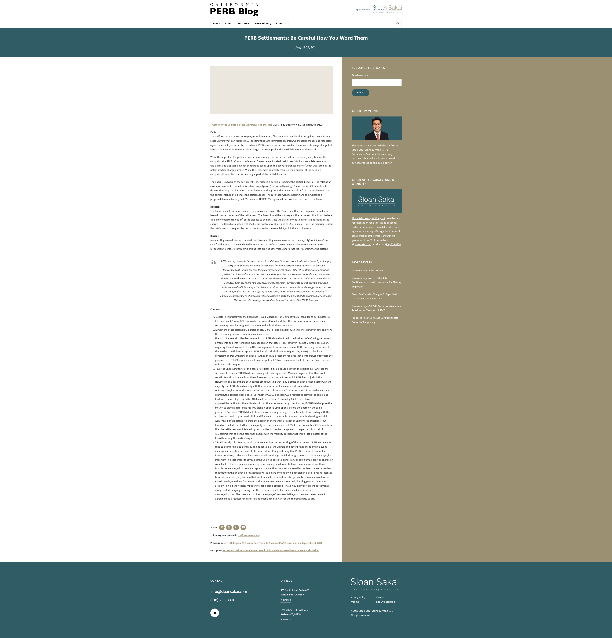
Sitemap (380, 597)
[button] (397, 24)
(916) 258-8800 (393, 244)
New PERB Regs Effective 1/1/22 (369, 270)
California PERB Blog (249, 535)
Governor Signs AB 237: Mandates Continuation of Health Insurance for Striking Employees (376, 282)
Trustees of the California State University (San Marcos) (241, 125)
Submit (360, 93)
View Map (285, 600)
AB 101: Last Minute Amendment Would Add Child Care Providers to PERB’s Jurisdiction (270, 550)
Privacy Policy (358, 597)
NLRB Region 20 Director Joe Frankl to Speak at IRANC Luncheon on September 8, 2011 (274, 543)
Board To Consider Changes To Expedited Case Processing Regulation (374, 296)
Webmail (355, 602)
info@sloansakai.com (228, 591)
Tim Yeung (357, 146)
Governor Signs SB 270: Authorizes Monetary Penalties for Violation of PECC (376, 308)
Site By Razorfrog (385, 602)
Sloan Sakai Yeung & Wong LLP (368, 218)
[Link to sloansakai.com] (387, 9)
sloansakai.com (363, 244)
